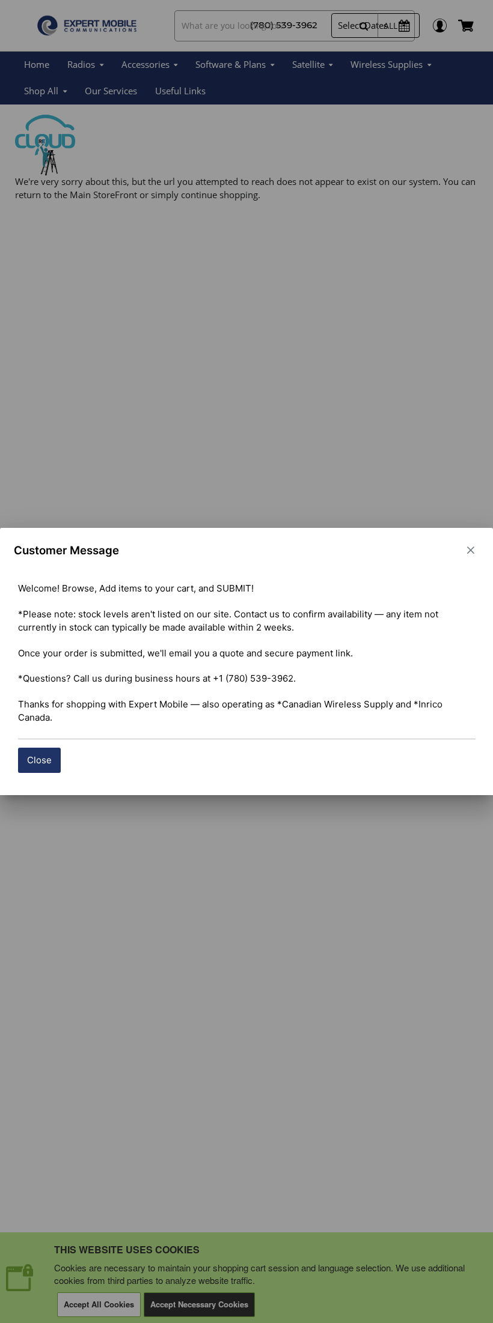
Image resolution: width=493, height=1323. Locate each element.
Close (39, 760)
